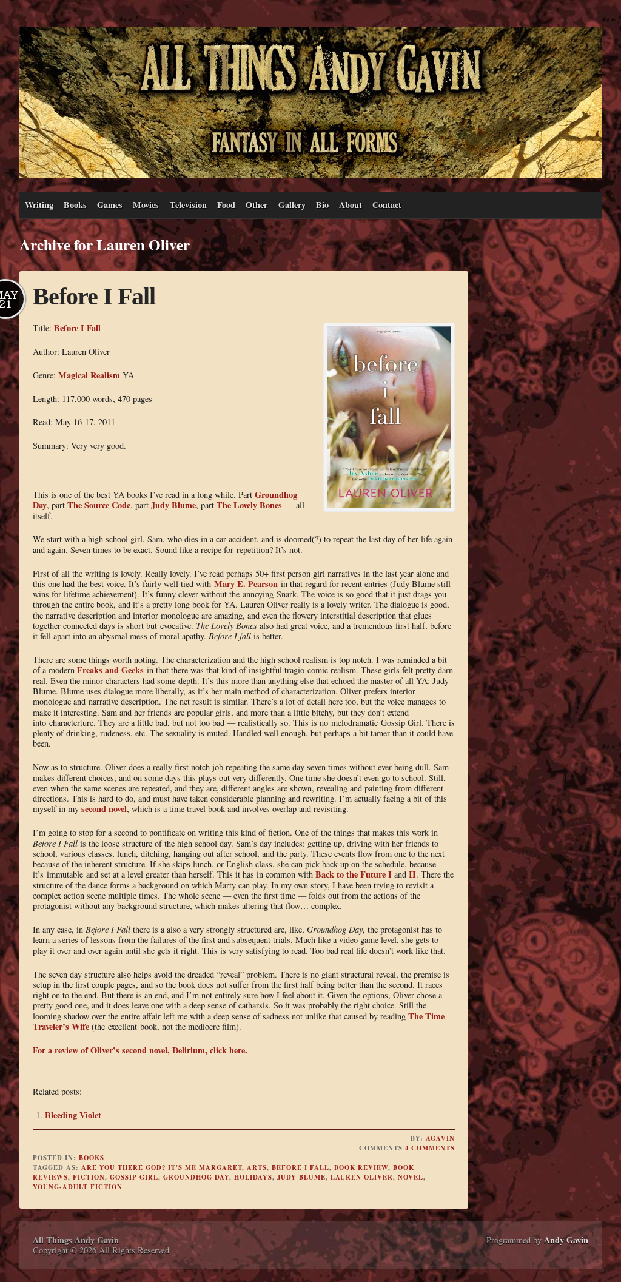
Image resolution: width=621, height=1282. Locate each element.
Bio (322, 204)
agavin (440, 1138)
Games (110, 204)
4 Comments (430, 1148)
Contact (386, 204)
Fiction (89, 1177)
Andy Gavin (566, 1239)
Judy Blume (173, 504)
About (350, 204)
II (412, 874)
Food (226, 204)
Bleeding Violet (73, 1115)
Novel (410, 1177)
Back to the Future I (353, 874)
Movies (146, 204)
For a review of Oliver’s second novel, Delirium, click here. (140, 1050)
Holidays (253, 1177)
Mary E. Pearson (246, 583)
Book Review (361, 1167)
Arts (257, 1167)
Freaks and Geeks (110, 669)
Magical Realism (89, 375)
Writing (39, 204)
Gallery (292, 204)
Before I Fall (94, 296)
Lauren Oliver (362, 1177)
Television (188, 204)
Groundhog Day (196, 1177)
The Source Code (98, 504)
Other (256, 204)
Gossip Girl (134, 1177)
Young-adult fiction (78, 1187)
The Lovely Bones (249, 504)
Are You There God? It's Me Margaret (161, 1167)
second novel (104, 808)
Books (75, 204)
